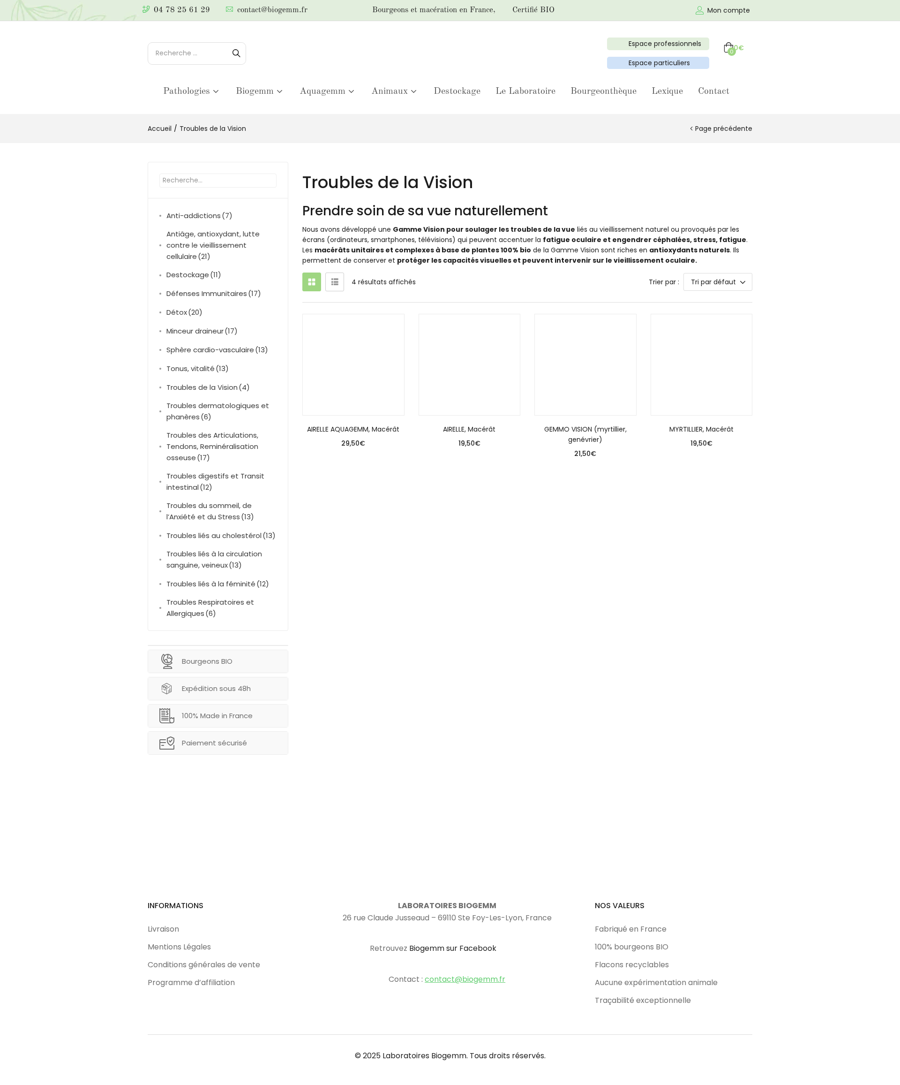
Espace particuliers (657, 63)
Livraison (163, 929)
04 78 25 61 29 (182, 10)
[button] (733, 48)
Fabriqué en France (631, 929)
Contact (713, 91)
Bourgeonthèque (603, 91)
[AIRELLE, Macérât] (469, 365)
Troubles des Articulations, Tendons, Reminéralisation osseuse (212, 446)
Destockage (457, 91)
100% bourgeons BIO (631, 946)
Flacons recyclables (632, 964)
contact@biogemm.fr (272, 10)
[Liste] (334, 282)
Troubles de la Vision (208, 387)
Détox (184, 312)
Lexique (667, 91)
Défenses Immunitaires (213, 293)
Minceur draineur (202, 331)
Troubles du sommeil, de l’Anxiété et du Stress (210, 511)
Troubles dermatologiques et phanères (217, 411)
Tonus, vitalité (197, 368)
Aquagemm (324, 91)
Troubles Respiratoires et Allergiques (210, 607)
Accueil (160, 128)
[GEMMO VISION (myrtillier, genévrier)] (585, 365)
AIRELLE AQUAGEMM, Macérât (353, 429)
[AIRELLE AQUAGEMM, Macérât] (353, 365)
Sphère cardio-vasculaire (217, 350)
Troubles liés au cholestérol (221, 535)
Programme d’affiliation (191, 982)
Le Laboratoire (525, 91)
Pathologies (188, 91)
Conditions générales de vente (204, 964)
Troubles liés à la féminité (217, 584)
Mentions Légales (179, 946)
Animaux (391, 91)
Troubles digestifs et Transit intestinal (215, 481)
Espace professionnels (663, 43)
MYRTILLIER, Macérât (701, 429)
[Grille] (311, 282)
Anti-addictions (199, 215)
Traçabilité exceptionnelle (643, 1000)
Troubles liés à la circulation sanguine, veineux (214, 559)
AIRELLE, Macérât (469, 429)
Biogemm (256, 91)
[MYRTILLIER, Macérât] (701, 365)
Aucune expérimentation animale (656, 982)
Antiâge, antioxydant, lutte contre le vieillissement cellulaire (213, 245)
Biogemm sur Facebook (452, 948)
